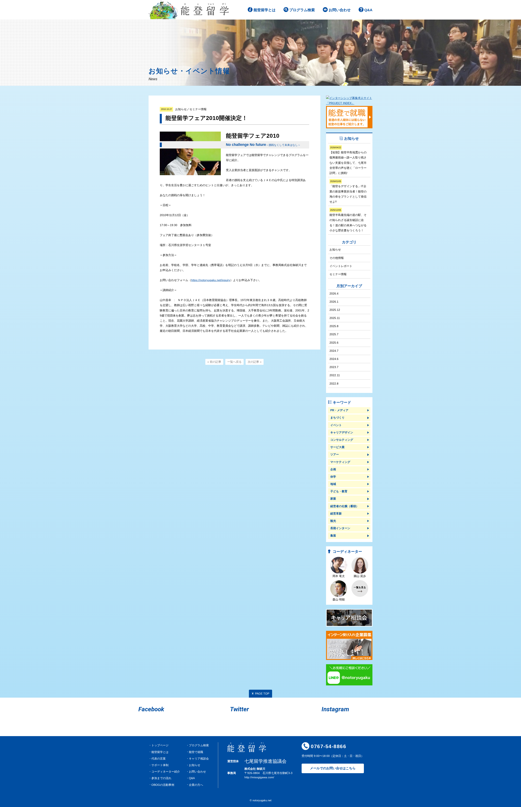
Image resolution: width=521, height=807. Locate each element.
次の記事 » (255, 361)
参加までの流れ (161, 778)
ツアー (334, 454)
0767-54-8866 (328, 746)
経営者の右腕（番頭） (344, 506)
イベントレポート (340, 266)
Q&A (368, 10)
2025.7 (333, 334)
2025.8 (333, 326)
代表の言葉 (158, 758)
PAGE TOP (262, 693)
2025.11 (334, 318)
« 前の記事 (214, 361)
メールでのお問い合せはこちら (333, 768)
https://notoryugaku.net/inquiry (210, 280)
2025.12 (334, 309)
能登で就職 (196, 752)
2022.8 (333, 383)
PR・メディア (339, 410)
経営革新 (336, 513)
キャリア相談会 (199, 758)
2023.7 (333, 367)
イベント (336, 425)
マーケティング (340, 462)
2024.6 (333, 359)
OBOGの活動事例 (162, 784)
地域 (333, 484)
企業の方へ (196, 784)
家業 (333, 498)
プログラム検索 (302, 10)
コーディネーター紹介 (165, 771)
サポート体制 (160, 765)
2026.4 (333, 293)
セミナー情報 (338, 274)
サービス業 (337, 447)
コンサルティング (341, 439)
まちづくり (337, 417)
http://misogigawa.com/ (259, 777)
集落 (333, 535)
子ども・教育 (338, 491)
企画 (333, 469)
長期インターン (340, 528)
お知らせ (335, 249)
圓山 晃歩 (360, 576)
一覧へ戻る (234, 361)
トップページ (160, 745)
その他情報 (336, 257)
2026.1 (333, 301)
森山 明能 (339, 599)
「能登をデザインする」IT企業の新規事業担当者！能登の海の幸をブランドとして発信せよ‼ (348, 191)
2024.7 (333, 350)
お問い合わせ (340, 10)
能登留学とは (265, 10)
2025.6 (333, 342)
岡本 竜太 (339, 576)
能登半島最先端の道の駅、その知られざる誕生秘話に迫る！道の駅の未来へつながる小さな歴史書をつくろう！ (348, 220)
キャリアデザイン (341, 432)
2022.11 (334, 375)
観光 (333, 520)
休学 (333, 476)
